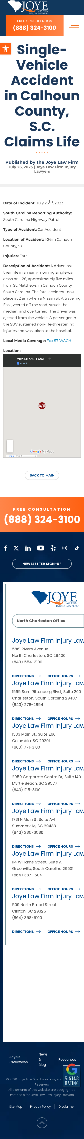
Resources (67, 1059)
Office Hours (60, 676)
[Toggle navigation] (74, 25)
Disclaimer (67, 1106)
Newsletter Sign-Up (42, 563)
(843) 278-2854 (27, 704)
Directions (23, 676)
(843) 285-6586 (27, 832)
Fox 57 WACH (59, 340)
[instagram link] (64, 548)
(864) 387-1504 (27, 875)
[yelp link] (53, 548)
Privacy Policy (40, 1106)
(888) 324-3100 (34, 25)
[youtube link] (40, 547)
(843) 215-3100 (26, 789)
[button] (5, 49)
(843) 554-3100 (27, 662)
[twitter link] (16, 548)
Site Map (15, 1106)
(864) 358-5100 (27, 917)
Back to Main (42, 475)
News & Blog (43, 1059)
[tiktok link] (77, 548)
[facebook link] (5, 548)
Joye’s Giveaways (18, 1059)
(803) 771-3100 (26, 747)
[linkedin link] (28, 548)
